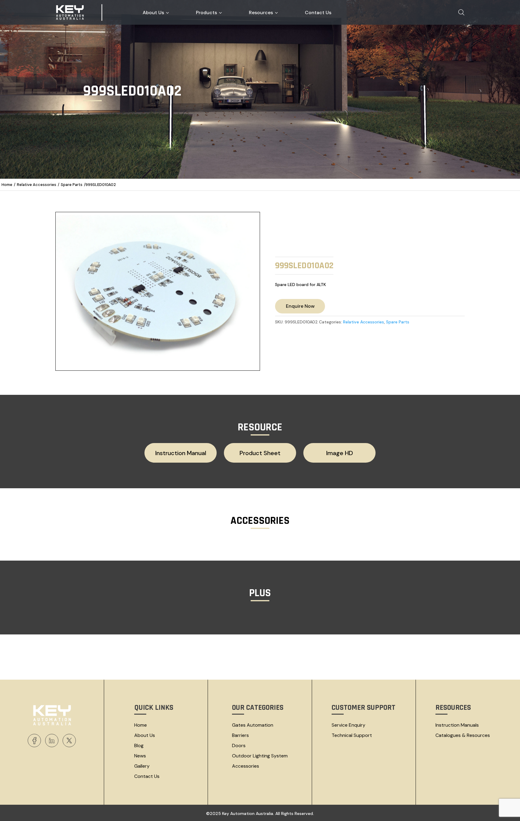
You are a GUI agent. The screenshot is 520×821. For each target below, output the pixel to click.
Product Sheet (260, 453)
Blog (139, 745)
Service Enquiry (348, 725)
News (140, 756)
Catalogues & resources (462, 735)
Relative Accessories (36, 184)
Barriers (240, 735)
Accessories (245, 766)
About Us (144, 735)
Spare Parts (71, 184)
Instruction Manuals (457, 725)
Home (7, 184)
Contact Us (146, 776)
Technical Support (352, 735)
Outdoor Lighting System (260, 756)
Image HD (339, 453)
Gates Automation (252, 725)
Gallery (142, 766)
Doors (239, 745)
